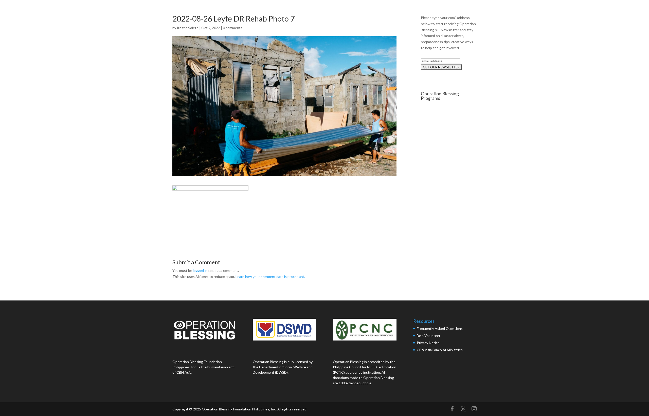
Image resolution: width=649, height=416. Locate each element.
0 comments (232, 28)
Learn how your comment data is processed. (270, 276)
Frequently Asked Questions (440, 328)
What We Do (547, 9)
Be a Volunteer (428, 335)
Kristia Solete (188, 28)
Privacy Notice (428, 343)
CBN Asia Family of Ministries (440, 350)
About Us (516, 9)
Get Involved (617, 9)
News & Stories (582, 9)
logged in (200, 270)
